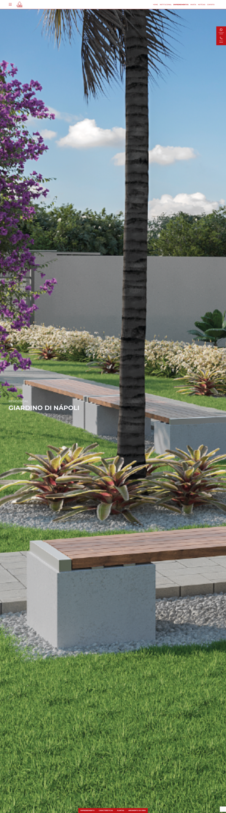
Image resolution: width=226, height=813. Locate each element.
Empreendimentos (180, 4)
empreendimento (87, 810)
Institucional (166, 4)
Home (155, 4)
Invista (193, 4)
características (106, 810)
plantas (120, 810)
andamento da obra (137, 810)
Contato (211, 4)
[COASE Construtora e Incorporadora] (19, 4)
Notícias (201, 4)
